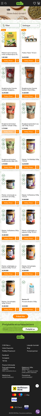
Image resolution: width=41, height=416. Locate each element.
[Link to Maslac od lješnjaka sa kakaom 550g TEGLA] (30, 217)
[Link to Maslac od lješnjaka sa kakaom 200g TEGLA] (10, 252)
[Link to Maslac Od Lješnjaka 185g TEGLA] (10, 288)
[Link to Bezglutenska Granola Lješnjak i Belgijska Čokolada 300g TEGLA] (10, 75)
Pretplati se (30, 329)
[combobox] (30, 25)
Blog (28, 348)
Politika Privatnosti (8, 351)
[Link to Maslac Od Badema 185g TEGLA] (10, 217)
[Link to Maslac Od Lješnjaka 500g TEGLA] (30, 252)
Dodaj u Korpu (8, 60)
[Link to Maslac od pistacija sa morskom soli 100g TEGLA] (10, 181)
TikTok (4, 361)
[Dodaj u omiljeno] (17, 60)
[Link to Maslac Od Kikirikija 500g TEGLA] (30, 146)
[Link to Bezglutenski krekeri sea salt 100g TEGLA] (30, 110)
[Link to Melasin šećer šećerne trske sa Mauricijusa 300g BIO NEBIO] (10, 39)
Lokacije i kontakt (33, 345)
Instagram (5, 358)
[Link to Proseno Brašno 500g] (30, 288)
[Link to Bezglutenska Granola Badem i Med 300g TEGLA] (30, 75)
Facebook (5, 355)
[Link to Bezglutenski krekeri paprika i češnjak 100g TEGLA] (10, 110)
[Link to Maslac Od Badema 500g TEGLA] (30, 181)
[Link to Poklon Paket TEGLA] (30, 39)
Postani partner (32, 351)
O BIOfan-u (6, 345)
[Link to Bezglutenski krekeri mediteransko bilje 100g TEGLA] (10, 146)
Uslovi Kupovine (7, 348)
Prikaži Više (20, 316)
